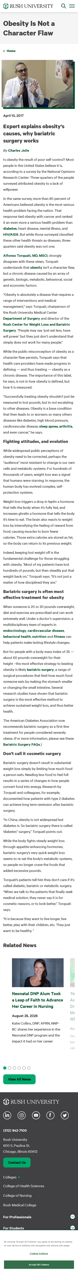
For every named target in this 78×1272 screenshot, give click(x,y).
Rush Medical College (19, 1205)
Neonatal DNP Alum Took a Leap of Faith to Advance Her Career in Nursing (37, 1000)
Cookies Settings (39, 1253)
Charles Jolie (18, 150)
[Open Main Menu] (72, 5)
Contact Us (17, 1162)
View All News (19, 1079)
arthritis (65, 426)
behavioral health (17, 636)
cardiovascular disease (46, 630)
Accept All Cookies (39, 1264)
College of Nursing (17, 1195)
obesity (35, 267)
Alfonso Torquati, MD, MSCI (25, 255)
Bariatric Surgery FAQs (21, 744)
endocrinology (14, 630)
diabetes (10, 228)
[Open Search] (63, 6)
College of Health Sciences (23, 1185)
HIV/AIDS (10, 234)
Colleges (9, 1177)
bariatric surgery (40, 669)
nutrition (39, 636)
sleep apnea (48, 426)
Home (11, 51)
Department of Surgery (21, 318)
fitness (59, 636)
